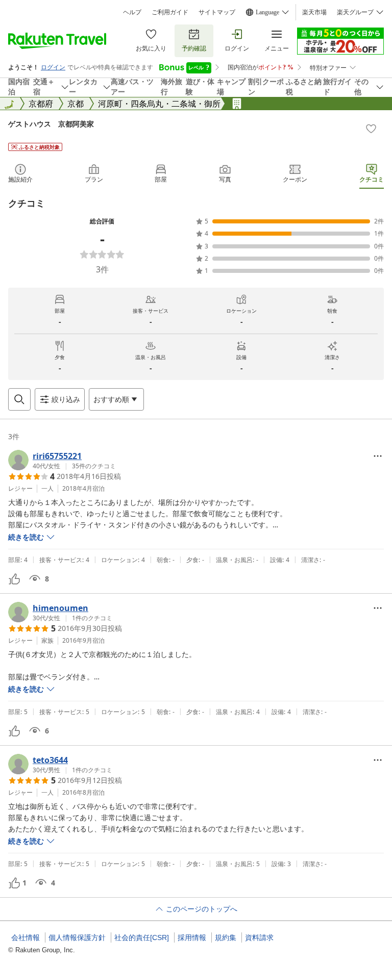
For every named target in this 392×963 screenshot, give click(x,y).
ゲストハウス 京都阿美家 (51, 124)
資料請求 (259, 937)
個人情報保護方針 (77, 937)
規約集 (225, 937)
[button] (62, 460)
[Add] (371, 128)
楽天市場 (314, 12)
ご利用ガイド (170, 12)
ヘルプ (132, 12)
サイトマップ (217, 12)
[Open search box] (19, 399)
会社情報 (25, 937)
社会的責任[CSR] (141, 937)
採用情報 (192, 937)
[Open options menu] (378, 456)
